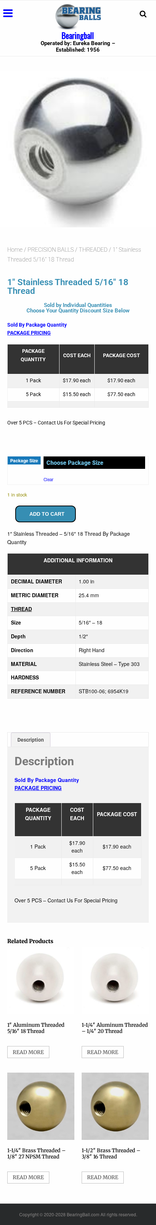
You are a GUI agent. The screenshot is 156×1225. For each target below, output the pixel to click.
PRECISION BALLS (51, 249)
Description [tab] (30, 740)
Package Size (24, 460)
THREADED (93, 249)
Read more (28, 1052)
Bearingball (78, 35)
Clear (48, 479)
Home (14, 249)
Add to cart (47, 514)
